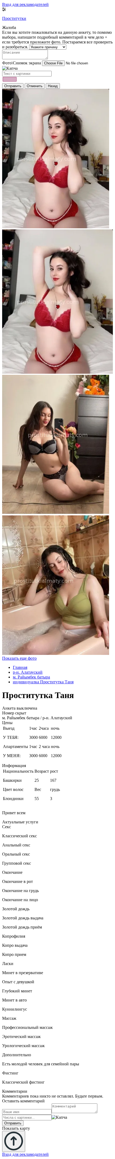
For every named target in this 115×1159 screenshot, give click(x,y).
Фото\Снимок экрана (21, 63)
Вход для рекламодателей (25, 4)
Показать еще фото (19, 658)
